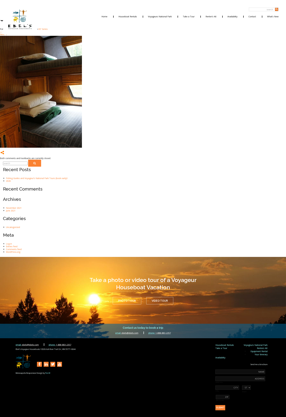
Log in (9, 243)
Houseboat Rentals (127, 16)
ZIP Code (220, 400)
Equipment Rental (259, 351)
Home (104, 16)
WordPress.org (13, 251)
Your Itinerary (261, 354)
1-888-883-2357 (159, 333)
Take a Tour (189, 16)
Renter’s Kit (211, 16)
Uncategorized (13, 227)
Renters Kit (262, 348)
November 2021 (14, 207)
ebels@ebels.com (126, 333)
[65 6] (41, 146)
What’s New (273, 16)
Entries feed (11, 246)
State (244, 392)
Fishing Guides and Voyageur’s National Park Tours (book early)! (36, 178)
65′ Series (43, 29)
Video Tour (160, 300)
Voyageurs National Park (160, 16)
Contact (252, 16)
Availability (232, 16)
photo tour (127, 300)
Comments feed (14, 249)
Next (3, 34)
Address (219, 382)
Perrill (47, 373)
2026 (8, 180)
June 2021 (10, 210)
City (217, 391)
